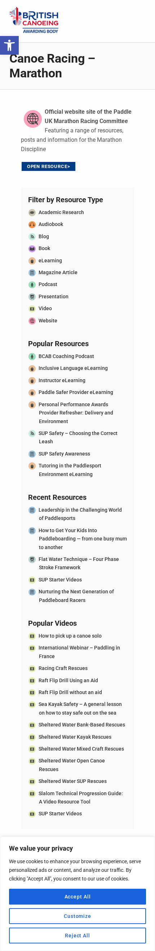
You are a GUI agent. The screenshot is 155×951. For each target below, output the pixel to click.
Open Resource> (48, 166)
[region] (77, 894)
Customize (77, 916)
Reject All (77, 935)
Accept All (78, 897)
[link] (9, 45)
